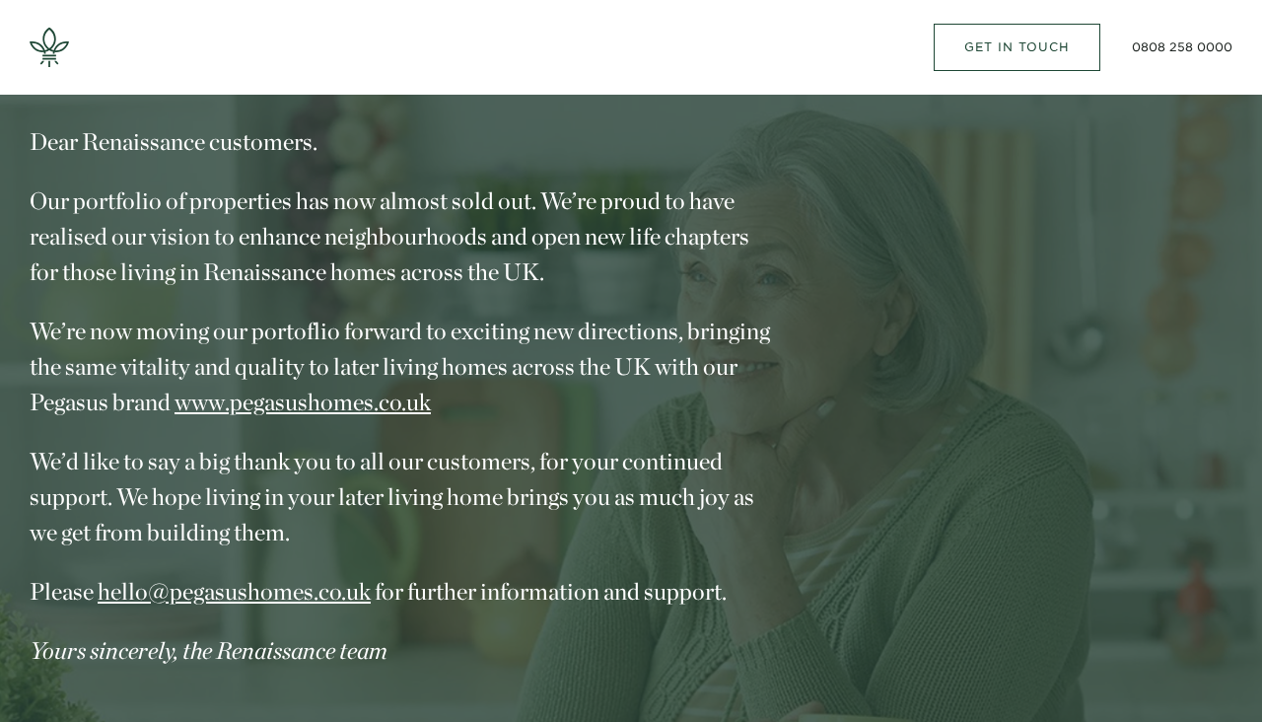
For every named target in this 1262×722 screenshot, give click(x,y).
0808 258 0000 (1182, 46)
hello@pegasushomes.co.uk (234, 591)
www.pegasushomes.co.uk (303, 402)
